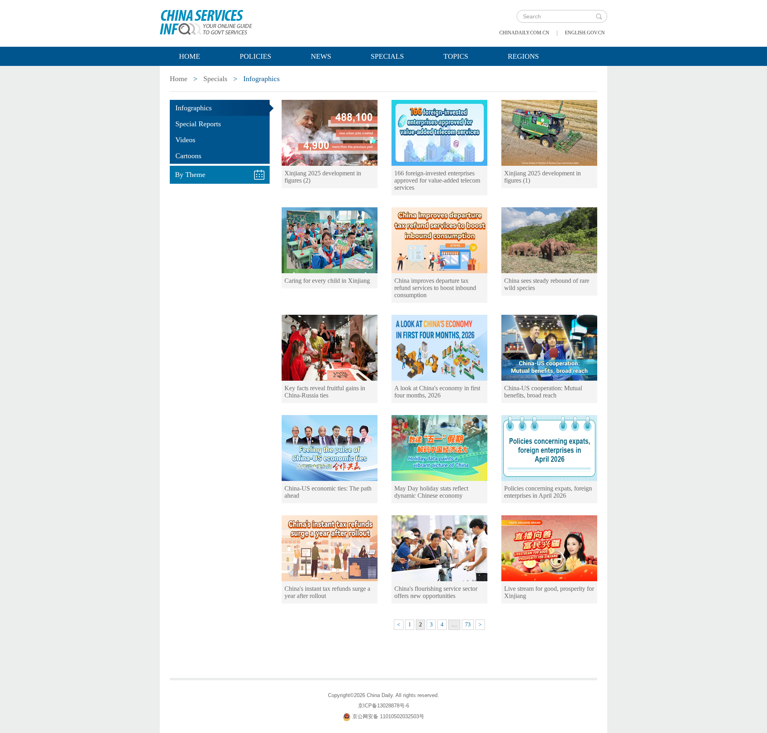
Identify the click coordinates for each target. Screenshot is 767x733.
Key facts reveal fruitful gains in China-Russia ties (324, 392)
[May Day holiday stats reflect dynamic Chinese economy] (439, 447)
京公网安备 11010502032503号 (388, 716)
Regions (523, 56)
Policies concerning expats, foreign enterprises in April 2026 (548, 492)
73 (468, 625)
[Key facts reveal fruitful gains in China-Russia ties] (330, 347)
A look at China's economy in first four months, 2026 (437, 392)
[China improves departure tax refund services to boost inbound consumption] (439, 239)
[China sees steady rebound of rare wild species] (549, 239)
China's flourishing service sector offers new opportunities (435, 592)
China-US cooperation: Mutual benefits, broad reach (543, 392)
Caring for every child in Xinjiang (327, 280)
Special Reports (198, 124)
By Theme (190, 175)
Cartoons (188, 156)
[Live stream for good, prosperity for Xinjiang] (549, 547)
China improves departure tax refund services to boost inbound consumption (435, 287)
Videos (185, 140)
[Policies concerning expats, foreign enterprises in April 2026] (549, 447)
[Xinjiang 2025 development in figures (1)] (549, 132)
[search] (599, 16)
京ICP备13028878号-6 (383, 706)
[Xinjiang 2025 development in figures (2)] (330, 132)
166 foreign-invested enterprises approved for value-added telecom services (437, 180)
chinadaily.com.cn (524, 33)
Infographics (193, 108)
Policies (255, 56)
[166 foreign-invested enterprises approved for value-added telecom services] (439, 132)
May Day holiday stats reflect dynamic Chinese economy (431, 492)
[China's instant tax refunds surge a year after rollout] (330, 547)
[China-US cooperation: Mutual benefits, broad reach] (549, 347)
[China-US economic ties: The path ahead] (330, 447)
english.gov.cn (585, 33)
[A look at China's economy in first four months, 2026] (439, 347)
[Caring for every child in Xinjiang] (330, 239)
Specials (387, 56)
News (321, 56)
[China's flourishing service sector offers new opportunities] (439, 547)
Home (189, 56)
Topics (455, 56)
